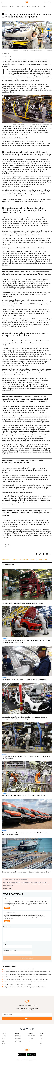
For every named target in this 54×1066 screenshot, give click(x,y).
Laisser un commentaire (27, 960)
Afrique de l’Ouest (18, 1039)
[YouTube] (27, 1031)
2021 (41, 1039)
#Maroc (33, 561)
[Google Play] (31, 1056)
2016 (41, 1047)
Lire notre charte (7, 890)
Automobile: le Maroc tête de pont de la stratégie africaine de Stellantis (24, 336)
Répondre (7, 909)
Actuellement (4, 6)
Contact (29, 1042)
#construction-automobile (20, 561)
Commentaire (7, 929)
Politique (11, 6)
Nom (4, 946)
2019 (41, 1042)
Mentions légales (31, 1040)
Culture (34, 6)
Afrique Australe (18, 1043)
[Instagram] (33, 1031)
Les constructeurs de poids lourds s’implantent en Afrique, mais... (22, 463)
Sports (44, 6)
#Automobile (6, 561)
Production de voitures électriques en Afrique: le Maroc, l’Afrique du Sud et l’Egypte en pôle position (26, 514)
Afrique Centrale (18, 1040)
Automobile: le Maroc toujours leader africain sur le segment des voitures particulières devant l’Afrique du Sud (24, 212)
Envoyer (27, 1020)
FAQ (28, 1039)
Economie (18, 6)
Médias (39, 6)
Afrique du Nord (18, 1037)
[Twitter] (24, 1031)
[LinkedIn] (30, 1031)
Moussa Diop (7, 53)
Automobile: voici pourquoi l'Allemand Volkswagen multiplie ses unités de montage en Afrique (27, 155)
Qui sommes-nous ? (31, 1037)
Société (23, 6)
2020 (41, 1040)
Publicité (29, 1043)
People (28, 6)
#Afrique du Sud (42, 561)
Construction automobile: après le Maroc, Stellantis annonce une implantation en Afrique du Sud (26, 275)
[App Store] (22, 1056)
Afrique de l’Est (18, 1042)
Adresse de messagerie (10, 952)
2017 (41, 1045)
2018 (41, 1043)
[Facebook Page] (21, 1031)
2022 (41, 1037)
